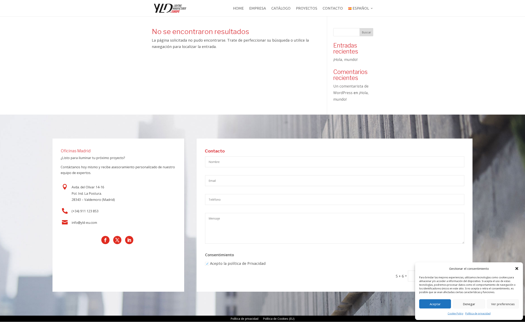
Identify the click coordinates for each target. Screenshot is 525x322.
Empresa (257, 8)
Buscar (366, 32)
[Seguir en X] (117, 240)
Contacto (333, 8)
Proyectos (306, 8)
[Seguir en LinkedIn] (129, 240)
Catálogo (281, 8)
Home (238, 8)
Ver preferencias (503, 304)
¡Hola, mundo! (345, 59)
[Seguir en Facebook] (105, 240)
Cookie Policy (455, 313)
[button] (517, 268)
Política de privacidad (478, 313)
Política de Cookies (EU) (278, 319)
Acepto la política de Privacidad (238, 263)
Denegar (469, 304)
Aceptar (435, 304)
